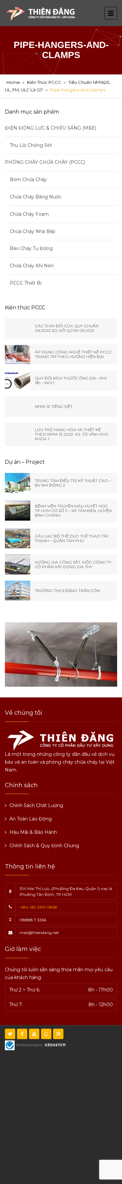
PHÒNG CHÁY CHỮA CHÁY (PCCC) (45, 162)
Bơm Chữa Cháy (28, 179)
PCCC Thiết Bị (26, 283)
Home (13, 82)
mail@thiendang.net (39, 932)
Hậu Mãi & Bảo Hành (33, 832)
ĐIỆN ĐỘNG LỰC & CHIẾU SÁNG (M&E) (50, 128)
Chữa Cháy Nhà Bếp (32, 231)
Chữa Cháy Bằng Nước (35, 197)
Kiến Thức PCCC (44, 82)
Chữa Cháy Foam (29, 214)
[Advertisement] (61, 1116)
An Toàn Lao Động (30, 819)
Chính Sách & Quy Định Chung (44, 846)
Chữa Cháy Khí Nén (32, 266)
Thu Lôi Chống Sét (31, 145)
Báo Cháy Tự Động (31, 248)
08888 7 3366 (33, 919)
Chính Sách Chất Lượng (36, 805)
